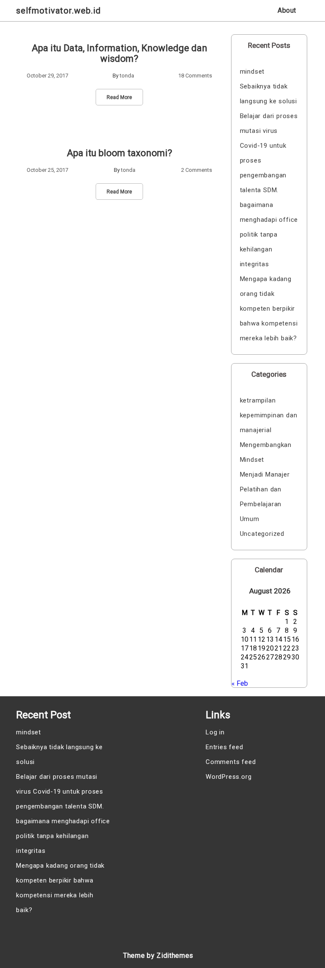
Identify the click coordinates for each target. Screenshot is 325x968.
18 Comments (195, 75)
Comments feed (231, 762)
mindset (252, 71)
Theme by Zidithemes (158, 955)
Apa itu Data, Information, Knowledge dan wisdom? (119, 53)
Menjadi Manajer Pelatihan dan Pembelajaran (265, 489)
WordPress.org (228, 776)
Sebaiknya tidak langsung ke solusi (268, 94)
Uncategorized (262, 534)
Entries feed (224, 747)
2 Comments (196, 170)
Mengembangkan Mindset (266, 452)
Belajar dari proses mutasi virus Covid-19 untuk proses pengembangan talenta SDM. (269, 153)
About (287, 10)
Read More (119, 97)
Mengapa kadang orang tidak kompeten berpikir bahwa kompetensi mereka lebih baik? (269, 308)
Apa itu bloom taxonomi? (119, 153)
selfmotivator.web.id (58, 11)
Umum (249, 519)
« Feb (239, 683)
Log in (215, 732)
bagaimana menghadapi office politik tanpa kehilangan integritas (269, 234)
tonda (127, 75)
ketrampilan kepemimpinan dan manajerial (268, 415)
